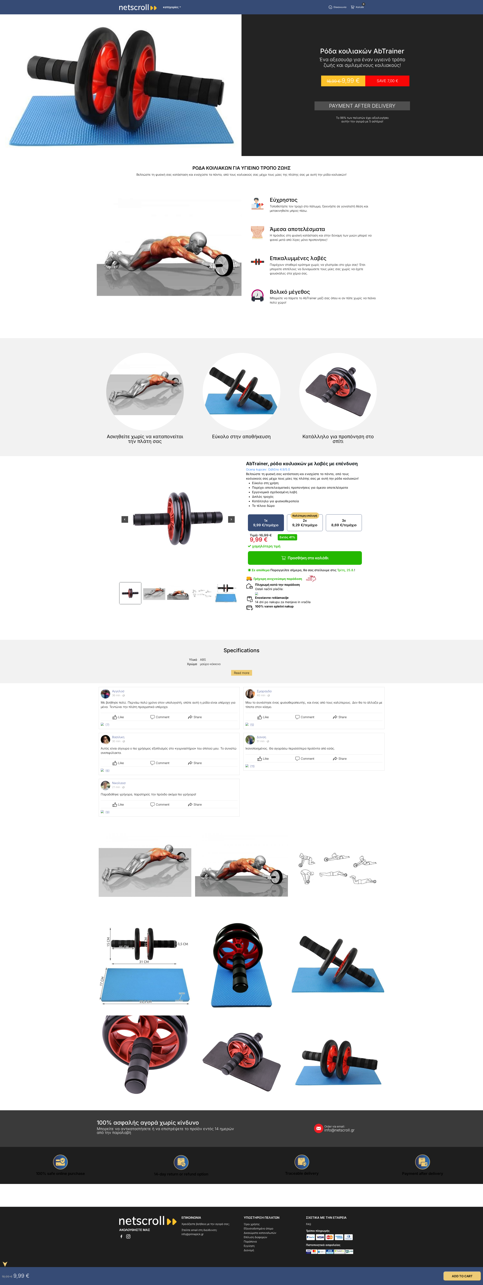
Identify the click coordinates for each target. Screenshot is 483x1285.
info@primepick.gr (193, 1234)
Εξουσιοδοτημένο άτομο (258, 1228)
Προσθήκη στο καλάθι (308, 558)
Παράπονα (250, 1241)
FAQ (308, 1224)
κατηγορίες (171, 7)
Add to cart (462, 1276)
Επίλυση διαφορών (255, 1237)
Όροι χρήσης (252, 1224)
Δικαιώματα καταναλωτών (260, 1232)
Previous (125, 522)
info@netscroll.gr (339, 1128)
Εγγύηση (249, 1245)
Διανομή (249, 1250)
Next (231, 522)
